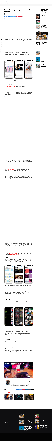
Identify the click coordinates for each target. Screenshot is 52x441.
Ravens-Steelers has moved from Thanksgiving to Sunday (44, 426)
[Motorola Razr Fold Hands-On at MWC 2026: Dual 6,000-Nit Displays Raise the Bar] (8, 397)
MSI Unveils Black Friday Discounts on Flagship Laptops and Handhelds (18, 402)
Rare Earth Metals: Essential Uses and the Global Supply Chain (28, 402)
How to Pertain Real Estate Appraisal (43, 26)
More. (18, 353)
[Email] (1, 50)
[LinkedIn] (1, 46)
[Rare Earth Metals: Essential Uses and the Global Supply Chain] (29, 397)
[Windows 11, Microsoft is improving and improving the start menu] (38, 11)
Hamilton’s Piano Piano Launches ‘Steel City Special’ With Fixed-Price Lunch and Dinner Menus (42, 43)
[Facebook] (1, 41)
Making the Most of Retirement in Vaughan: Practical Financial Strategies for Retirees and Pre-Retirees (44, 53)
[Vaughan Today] (5, 2)
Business (37, 41)
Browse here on (17, 48)
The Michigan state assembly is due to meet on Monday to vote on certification (44, 420)
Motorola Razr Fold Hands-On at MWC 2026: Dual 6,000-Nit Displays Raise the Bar (8, 402)
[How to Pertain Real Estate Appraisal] (38, 27)
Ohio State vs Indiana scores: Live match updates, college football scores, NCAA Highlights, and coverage (44, 415)
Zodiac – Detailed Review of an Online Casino (44, 15)
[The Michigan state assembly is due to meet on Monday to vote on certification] (37, 421)
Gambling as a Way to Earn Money (44, 20)
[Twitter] (1, 43)
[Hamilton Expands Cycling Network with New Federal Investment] (38, 66)
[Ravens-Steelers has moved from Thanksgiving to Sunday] (37, 427)
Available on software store (11, 86)
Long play (6, 301)
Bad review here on (14, 254)
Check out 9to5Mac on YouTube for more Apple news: (19, 360)
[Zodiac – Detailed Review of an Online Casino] (38, 16)
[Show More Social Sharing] (22, 16)
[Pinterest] (1, 48)
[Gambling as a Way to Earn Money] (38, 22)
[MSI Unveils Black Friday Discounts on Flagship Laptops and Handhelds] (18, 397)
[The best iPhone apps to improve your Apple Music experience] (19, 28)
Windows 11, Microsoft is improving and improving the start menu (44, 10)
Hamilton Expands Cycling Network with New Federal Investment (44, 65)
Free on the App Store (17, 295)
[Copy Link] (1, 52)
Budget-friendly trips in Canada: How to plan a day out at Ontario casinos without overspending (44, 60)
